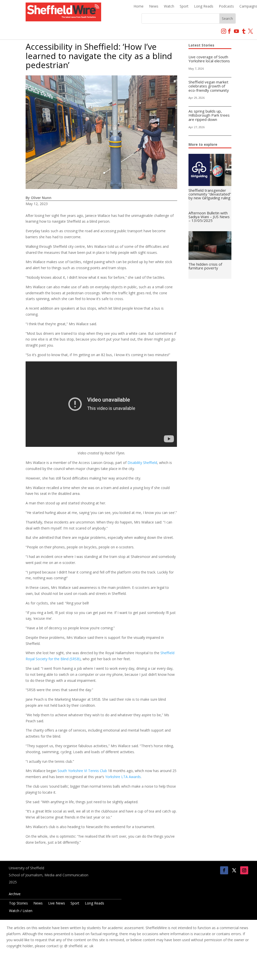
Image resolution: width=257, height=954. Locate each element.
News (153, 7)
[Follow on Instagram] (244, 870)
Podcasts (226, 7)
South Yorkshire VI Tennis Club (82, 770)
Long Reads (203, 7)
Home (139, 7)
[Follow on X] (234, 870)
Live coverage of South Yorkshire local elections (209, 59)
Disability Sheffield (142, 462)
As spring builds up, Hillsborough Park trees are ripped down (209, 115)
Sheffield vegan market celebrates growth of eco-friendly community (208, 86)
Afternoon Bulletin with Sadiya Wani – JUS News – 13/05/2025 (209, 216)
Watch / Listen (20, 911)
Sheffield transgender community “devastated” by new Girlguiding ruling (209, 194)
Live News (56, 903)
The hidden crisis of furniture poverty (205, 266)
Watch (169, 7)
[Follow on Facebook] (224, 870)
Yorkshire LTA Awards (123, 776)
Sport (184, 7)
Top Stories (18, 903)
